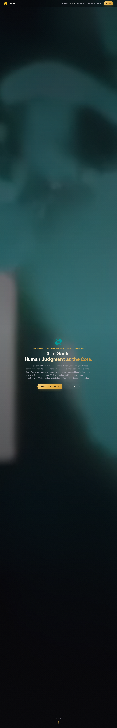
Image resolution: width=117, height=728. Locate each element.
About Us (65, 3)
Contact (108, 3)
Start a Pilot (71, 386)
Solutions (80, 3)
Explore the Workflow (48, 386)
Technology (91, 3)
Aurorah (72, 3)
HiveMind (11, 3)
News (99, 3)
